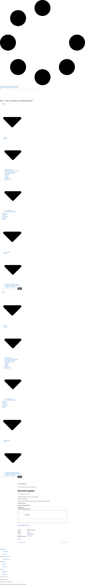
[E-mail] (19, 521)
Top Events (7, 178)
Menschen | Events (9, 169)
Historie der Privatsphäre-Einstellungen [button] (13, 285)
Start (3, 103)
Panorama (7, 174)
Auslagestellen (5, 216)
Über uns (4, 218)
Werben (4, 215)
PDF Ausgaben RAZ (9, 210)
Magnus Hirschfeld (22, 542)
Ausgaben (4, 554)
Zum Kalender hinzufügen (24, 525)
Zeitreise (6, 175)
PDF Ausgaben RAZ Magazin (10, 211)
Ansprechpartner (7, 252)
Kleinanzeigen (5, 214)
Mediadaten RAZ (6, 559)
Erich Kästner (63, 542)
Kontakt (4, 561)
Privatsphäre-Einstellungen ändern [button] (12, 284)
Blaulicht (6, 177)
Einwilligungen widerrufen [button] (10, 286)
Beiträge (5, 137)
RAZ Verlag (5, 566)
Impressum (4, 574)
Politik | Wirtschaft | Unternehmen (11, 170)
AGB (3, 569)
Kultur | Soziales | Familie (10, 172)
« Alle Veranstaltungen (22, 483)
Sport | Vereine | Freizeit (10, 173)
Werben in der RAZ (7, 556)
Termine (4, 212)
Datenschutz (4, 571)
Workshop (19, 538)
